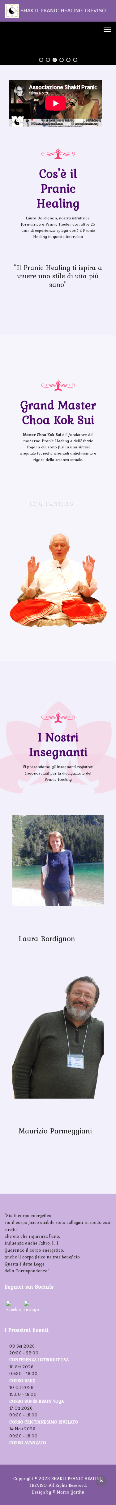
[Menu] (107, 29)
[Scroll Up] (101, 1480)
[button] (41, 60)
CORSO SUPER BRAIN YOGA (36, 1401)
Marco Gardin (70, 1492)
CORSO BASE (22, 1381)
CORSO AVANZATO (27, 1443)
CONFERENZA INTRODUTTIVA (39, 1360)
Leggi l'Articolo (51, 503)
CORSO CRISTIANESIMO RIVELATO (43, 1422)
